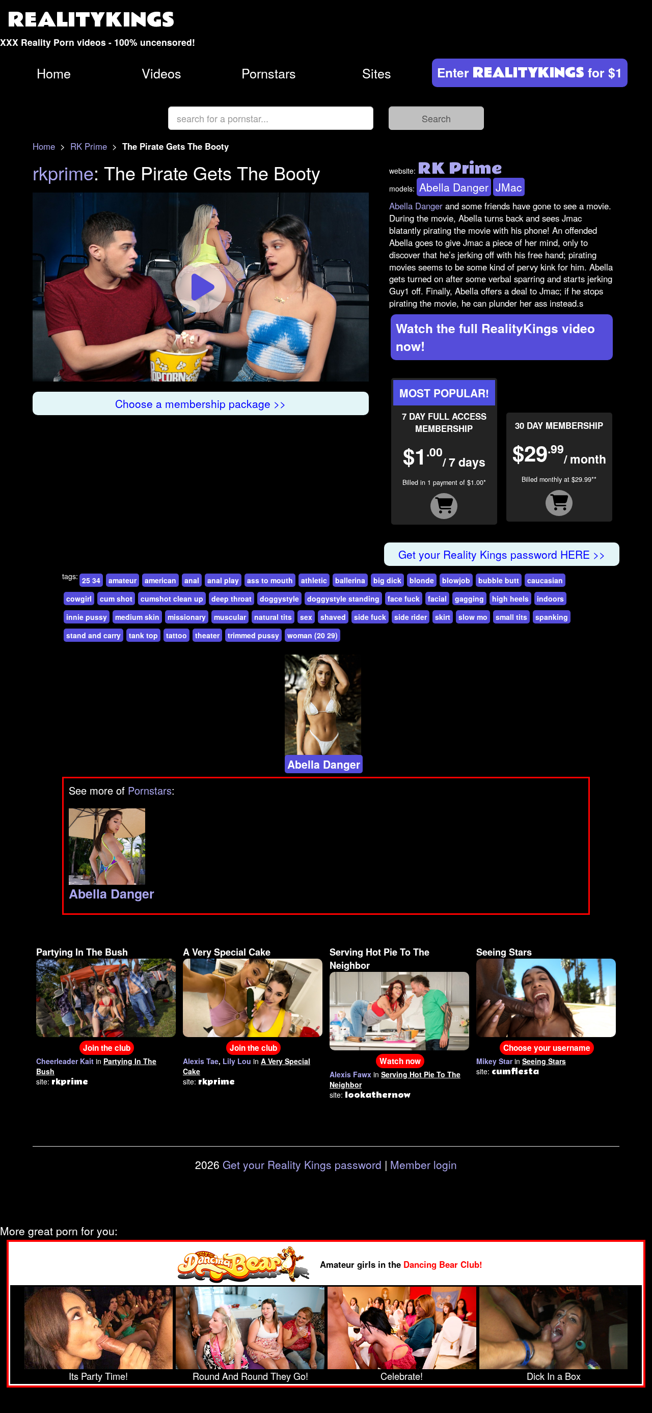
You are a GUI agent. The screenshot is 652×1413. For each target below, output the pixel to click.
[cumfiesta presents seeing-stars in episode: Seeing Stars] (546, 996)
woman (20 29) (312, 635)
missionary (187, 617)
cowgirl (79, 598)
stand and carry (93, 635)
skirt (442, 617)
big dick (387, 580)
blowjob (456, 580)
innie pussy (86, 617)
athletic (314, 580)
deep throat (231, 598)
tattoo (176, 635)
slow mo (472, 617)
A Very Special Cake (226, 952)
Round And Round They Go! (250, 1375)
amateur (122, 580)
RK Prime (88, 146)
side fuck (370, 617)
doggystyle (279, 598)
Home (54, 73)
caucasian (545, 580)
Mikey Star (494, 1061)
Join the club (106, 1047)
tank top (143, 635)
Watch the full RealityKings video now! (495, 337)
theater (207, 635)
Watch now (400, 1061)
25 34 (91, 580)
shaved (333, 617)
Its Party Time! (98, 1375)
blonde (422, 580)
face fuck (404, 598)
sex (306, 617)
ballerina (350, 580)
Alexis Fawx (350, 1074)
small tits (511, 617)
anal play (223, 580)
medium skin (137, 617)
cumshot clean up (172, 598)
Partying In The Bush (82, 952)
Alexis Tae (201, 1061)
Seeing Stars (504, 952)
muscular (230, 617)
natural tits (273, 617)
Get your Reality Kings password (302, 1164)
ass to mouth (270, 580)
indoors (550, 598)
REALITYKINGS (91, 20)
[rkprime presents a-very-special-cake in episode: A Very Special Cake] (252, 996)
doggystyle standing (343, 598)
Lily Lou (237, 1061)
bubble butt (498, 580)
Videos (161, 73)
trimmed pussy (253, 635)
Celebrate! (402, 1375)
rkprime (63, 172)
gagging (469, 598)
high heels (510, 598)
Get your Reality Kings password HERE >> (501, 554)
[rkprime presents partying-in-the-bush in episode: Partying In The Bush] (106, 996)
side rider (410, 617)
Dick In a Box (554, 1375)
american (160, 580)
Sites (376, 73)
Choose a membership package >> (200, 403)
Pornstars (268, 73)
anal (191, 580)
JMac (509, 187)
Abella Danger (453, 187)
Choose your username (546, 1047)
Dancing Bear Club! (442, 1264)
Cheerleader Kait (65, 1061)
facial (437, 598)
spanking (551, 617)
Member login (423, 1164)
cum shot (116, 598)
